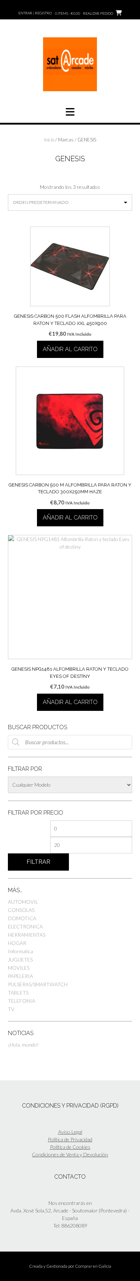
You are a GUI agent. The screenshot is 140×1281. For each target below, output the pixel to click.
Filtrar (38, 861)
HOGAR (17, 943)
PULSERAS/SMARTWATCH (37, 984)
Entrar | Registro (35, 13)
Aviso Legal (70, 1132)
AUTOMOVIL (23, 902)
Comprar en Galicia (93, 1266)
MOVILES (18, 968)
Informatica (20, 951)
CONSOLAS (21, 910)
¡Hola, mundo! (23, 1045)
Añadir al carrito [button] (70, 349)
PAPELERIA (20, 976)
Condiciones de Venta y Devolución (70, 1154)
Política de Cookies (70, 1147)
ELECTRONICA (25, 926)
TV (11, 1009)
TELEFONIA (21, 1001)
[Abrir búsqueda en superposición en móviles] (70, 742)
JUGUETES (20, 959)
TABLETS (18, 992)
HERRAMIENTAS (26, 935)
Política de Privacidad (70, 1139)
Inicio (49, 140)
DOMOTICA (22, 918)
